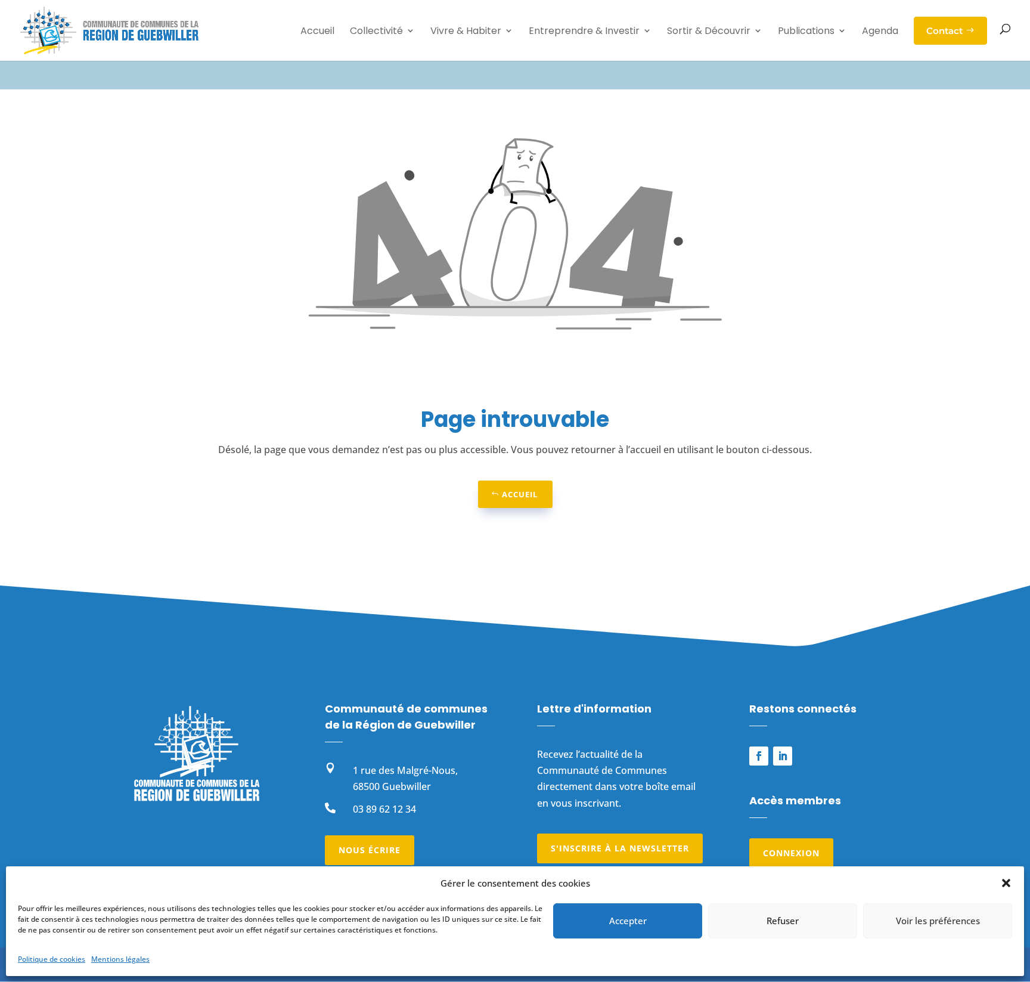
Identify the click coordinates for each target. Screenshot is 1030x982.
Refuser (783, 921)
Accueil (520, 494)
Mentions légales (120, 959)
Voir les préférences (938, 921)
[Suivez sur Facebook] (758, 756)
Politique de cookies (51, 959)
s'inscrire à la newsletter (620, 848)
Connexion (791, 853)
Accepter (628, 921)
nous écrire (370, 850)
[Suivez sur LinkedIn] (782, 756)
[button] (1006, 883)
